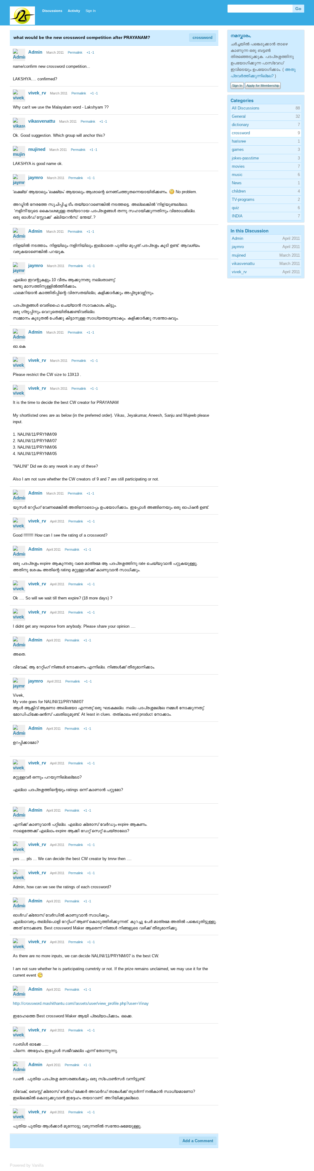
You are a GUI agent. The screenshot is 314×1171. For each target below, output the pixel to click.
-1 (92, 52)
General (239, 116)
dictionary (240, 124)
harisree (239, 141)
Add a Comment (197, 1140)
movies (238, 166)
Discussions (52, 11)
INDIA (237, 216)
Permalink (75, 52)
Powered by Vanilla (27, 1165)
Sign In (91, 11)
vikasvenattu (41, 121)
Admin (35, 52)
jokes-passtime (245, 158)
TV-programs (243, 199)
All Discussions (245, 108)
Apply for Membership (263, 85)
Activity (74, 11)
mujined (36, 149)
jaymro (35, 177)
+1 (88, 52)
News (237, 183)
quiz (235, 207)
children (239, 191)
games (238, 149)
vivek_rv (37, 92)
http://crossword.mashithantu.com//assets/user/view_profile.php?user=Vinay (81, 1003)
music (237, 174)
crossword (203, 37)
